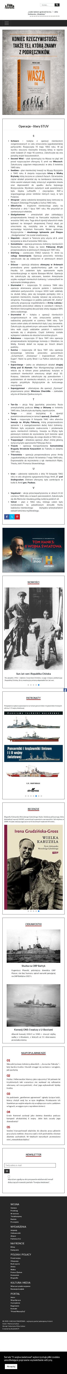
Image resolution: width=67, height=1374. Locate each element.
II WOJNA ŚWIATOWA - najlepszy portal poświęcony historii (31, 1321)
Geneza (14, 1208)
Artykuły (14, 1230)
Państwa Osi (16, 1239)
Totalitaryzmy (16, 1216)
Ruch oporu (15, 1264)
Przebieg (14, 1211)
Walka (13, 1269)
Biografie (14, 1278)
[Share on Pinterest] (17, 516)
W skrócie (15, 1214)
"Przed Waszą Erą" (18, 1311)
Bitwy (13, 1247)
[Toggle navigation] (6, 23)
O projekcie (15, 1303)
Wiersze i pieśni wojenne (20, 1286)
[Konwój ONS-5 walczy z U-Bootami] (33, 1005)
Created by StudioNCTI (10, 1329)
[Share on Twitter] (12, 516)
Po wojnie (15, 1222)
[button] (28, 685)
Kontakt (14, 1309)
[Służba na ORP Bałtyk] (33, 946)
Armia (13, 1267)
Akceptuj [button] (11, 1366)
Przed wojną (15, 1258)
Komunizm (15, 1275)
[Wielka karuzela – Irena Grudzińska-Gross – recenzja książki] (33, 867)
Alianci (13, 1236)
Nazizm (13, 1219)
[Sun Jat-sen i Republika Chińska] (33, 628)
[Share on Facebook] (6, 516)
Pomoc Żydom (16, 1272)
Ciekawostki (16, 1233)
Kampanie (15, 1250)
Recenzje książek (17, 1289)
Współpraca (16, 1300)
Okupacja (14, 1261)
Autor (13, 1297)
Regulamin (15, 1306)
